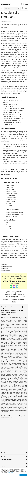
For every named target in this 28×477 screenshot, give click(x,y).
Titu (19, 353)
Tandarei (12, 370)
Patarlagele (3, 339)
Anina (25, 341)
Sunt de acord (23, 475)
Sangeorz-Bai (18, 332)
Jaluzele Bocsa (4, 268)
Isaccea (25, 404)
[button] (14, 302)
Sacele (20, 336)
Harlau (2, 371)
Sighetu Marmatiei (5, 377)
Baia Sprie (20, 375)
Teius (18, 318)
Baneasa (11, 338)
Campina (19, 389)
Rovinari (19, 360)
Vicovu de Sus (7, 400)
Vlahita (19, 364)
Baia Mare (14, 375)
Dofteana (3, 327)
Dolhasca (15, 397)
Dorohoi (14, 334)
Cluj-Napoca (4, 345)
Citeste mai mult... (11, 472)
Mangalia (20, 348)
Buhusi (8, 325)
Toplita (15, 364)
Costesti (12, 323)
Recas (25, 403)
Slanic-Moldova (17, 327)
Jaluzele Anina (4, 264)
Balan (2, 363)
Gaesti (19, 352)
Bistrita (7, 332)
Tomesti (7, 372)
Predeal (12, 336)
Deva (16, 366)
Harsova (8, 348)
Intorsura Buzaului (6, 350)
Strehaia (18, 379)
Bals (2, 386)
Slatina (13, 388)
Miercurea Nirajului (17, 381)
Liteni (7, 399)
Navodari (3, 349)
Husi (26, 408)
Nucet (13, 330)
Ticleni (4, 361)
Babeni (12, 406)
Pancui (6, 411)
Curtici (2, 320)
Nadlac (15, 320)
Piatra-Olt (24, 386)
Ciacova (3, 403)
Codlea (25, 335)
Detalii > (14, 301)
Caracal (6, 386)
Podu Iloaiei (17, 371)
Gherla (11, 345)
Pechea (10, 357)
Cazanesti (14, 368)
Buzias (25, 401)
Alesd (2, 330)
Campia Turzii (23, 343)
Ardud (17, 393)
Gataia (13, 403)
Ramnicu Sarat (15, 339)
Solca (22, 399)
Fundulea (3, 341)
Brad (8, 366)
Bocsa (12, 342)
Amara (8, 368)
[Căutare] (19, 8)
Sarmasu (15, 382)
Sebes (13, 318)
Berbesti (7, 407)
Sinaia (18, 390)
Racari (11, 353)
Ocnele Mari (4, 408)
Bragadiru (16, 372)
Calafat (7, 354)
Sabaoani (15, 385)
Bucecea (9, 334)
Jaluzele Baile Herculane (6, 266)
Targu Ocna (24, 327)
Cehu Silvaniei (16, 392)
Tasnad (9, 395)
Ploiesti (10, 390)
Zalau (7, 393)
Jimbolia (18, 403)
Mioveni (7, 324)
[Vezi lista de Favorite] (21, 4)
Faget (10, 403)
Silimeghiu (13, 377)
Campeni (25, 317)
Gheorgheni (18, 363)
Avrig (21, 395)
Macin (2, 406)
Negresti (7, 410)
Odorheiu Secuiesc (8, 364)
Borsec (5, 363)
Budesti (25, 339)
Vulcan (25, 367)
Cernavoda (3, 348)
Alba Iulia (12, 317)
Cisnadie (25, 395)
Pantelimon (14, 374)
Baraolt (25, 349)
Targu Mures (4, 384)
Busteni (14, 389)
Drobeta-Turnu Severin (6, 379)
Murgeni (3, 410)
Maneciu (3, 390)
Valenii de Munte (5, 392)
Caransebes (18, 342)
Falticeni (19, 397)
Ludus (10, 381)
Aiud (8, 317)
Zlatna (21, 318)
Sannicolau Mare (5, 404)
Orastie (2, 367)
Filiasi (21, 354)
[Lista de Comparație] (18, 4)
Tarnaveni (10, 384)
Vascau (16, 331)
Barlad (22, 408)
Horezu (25, 407)
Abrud (5, 317)
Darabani (3, 334)
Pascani (8, 371)
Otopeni (9, 374)
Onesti (11, 327)
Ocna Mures (8, 318)
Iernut (6, 381)
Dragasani (20, 407)
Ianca (11, 335)
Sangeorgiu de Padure (6, 382)
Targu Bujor (15, 357)
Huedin (15, 345)
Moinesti (7, 327)
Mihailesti (12, 359)
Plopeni (14, 390)
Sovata (25, 382)
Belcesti (25, 370)
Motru (7, 360)
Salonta (24, 330)
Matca (5, 357)
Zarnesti (25, 336)
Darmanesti (24, 325)
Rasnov (16, 336)
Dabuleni (17, 354)
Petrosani (12, 367)
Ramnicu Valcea (12, 408)
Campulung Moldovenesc (6, 397)
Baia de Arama (23, 378)
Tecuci (20, 357)
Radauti (15, 399)
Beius (5, 330)
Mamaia (15, 348)
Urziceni (17, 370)
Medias (9, 396)
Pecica (25, 320)
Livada (25, 393)
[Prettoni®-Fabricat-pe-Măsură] (6, 4)
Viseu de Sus (10, 378)
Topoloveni (24, 324)
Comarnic (24, 389)
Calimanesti (15, 407)
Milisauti (11, 399)
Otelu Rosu (10, 343)
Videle (13, 401)
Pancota (20, 320)
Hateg (20, 366)
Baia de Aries (17, 317)
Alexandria (19, 400)
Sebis (9, 321)
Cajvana (25, 396)
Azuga (21, 388)
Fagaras (3, 336)
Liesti (2, 357)
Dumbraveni (3, 396)
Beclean (3, 332)
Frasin (23, 397)
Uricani (20, 367)
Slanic (22, 390)
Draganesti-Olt (17, 386)
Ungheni (15, 384)
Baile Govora (17, 406)
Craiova (12, 354)
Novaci (12, 360)
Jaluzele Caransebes (5, 270)
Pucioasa (7, 353)
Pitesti (12, 324)
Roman (6, 385)
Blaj (21, 317)
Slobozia (6, 370)
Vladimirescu (17, 321)
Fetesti (19, 368)
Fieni (15, 352)
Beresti (25, 356)
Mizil (7, 390)
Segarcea (10, 356)
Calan (12, 366)
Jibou (22, 392)
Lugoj (22, 403)
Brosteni (20, 396)
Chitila (25, 372)
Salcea (19, 399)
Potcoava (3, 388)
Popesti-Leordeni (23, 374)
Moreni (2, 353)
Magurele (3, 374)
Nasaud (12, 332)
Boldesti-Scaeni (4, 389)
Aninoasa (3, 366)
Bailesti (25, 353)
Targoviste (15, 353)
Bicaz (22, 384)
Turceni (13, 361)
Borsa (25, 375)
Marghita (9, 330)
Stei (2, 331)
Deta (7, 403)
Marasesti (24, 410)
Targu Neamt (21, 385)
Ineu (6, 320)
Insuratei (15, 335)
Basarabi (3, 346)
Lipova (10, 320)
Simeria (16, 367)
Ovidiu (15, 349)
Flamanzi (20, 334)
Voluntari (3, 375)
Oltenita (14, 341)
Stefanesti (17, 324)
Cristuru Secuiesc (12, 363)
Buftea (21, 372)
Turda (19, 345)
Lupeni (25, 366)
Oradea (16, 330)
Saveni (25, 334)
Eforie (12, 348)
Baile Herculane (5, 342)
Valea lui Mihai (8, 331)
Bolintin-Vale (3, 359)
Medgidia (24, 348)
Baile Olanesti (24, 406)
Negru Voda (9, 349)
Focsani (20, 410)
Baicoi (25, 388)
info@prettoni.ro (19, 243)
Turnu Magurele (7, 401)
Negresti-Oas (4, 395)
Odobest (3, 411)
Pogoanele (9, 339)
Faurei (6, 335)
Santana (3, 321)
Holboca (25, 352)
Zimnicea (18, 401)
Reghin (25, 381)
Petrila (6, 367)
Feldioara (8, 336)
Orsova (14, 379)
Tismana (9, 361)
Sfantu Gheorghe (17, 350)
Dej (8, 345)
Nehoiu (25, 338)
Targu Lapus (20, 377)
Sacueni (20, 330)
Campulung (3, 323)
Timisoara (11, 404)
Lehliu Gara (8, 341)
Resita (15, 343)
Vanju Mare (24, 379)
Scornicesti (8, 388)
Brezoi (10, 407)
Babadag (20, 404)
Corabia (11, 386)
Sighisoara (20, 382)
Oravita (5, 343)
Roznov (10, 385)
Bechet (2, 354)
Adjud (16, 410)
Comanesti (16, 325)
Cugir (2, 318)
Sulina (5, 406)
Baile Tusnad (24, 361)
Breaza (10, 389)
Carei (21, 393)
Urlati (25, 390)
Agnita (17, 395)
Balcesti (2, 407)
